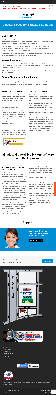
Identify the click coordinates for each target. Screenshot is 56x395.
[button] (5, 2)
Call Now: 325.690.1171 (47, 392)
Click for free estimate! (55, 188)
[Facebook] (23, 325)
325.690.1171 (8, 6)
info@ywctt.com (18, 6)
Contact (42, 390)
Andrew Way (10, 330)
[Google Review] (22, 367)
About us (47, 390)
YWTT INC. (10, 390)
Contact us (25, 70)
